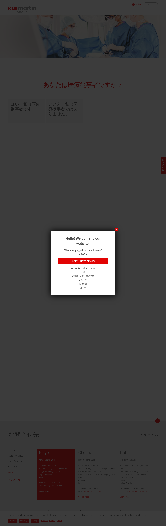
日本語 (83, 288)
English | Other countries (83, 276)
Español (83, 284)
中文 (83, 272)
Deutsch (83, 280)
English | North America (83, 261)
